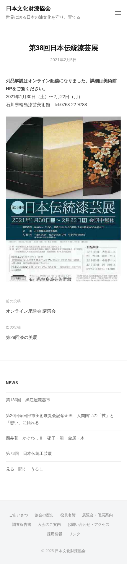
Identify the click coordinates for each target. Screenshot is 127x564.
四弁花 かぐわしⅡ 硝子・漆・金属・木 (45, 438)
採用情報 (54, 534)
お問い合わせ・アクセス (88, 524)
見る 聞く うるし (24, 469)
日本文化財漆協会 (28, 8)
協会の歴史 (44, 515)
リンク (74, 534)
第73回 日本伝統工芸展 (29, 453)
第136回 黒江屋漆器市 (28, 400)
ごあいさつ (18, 515)
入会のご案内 (49, 524)
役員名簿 (68, 515)
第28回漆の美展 (21, 337)
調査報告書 (21, 524)
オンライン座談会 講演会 (31, 310)
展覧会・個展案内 (97, 515)
